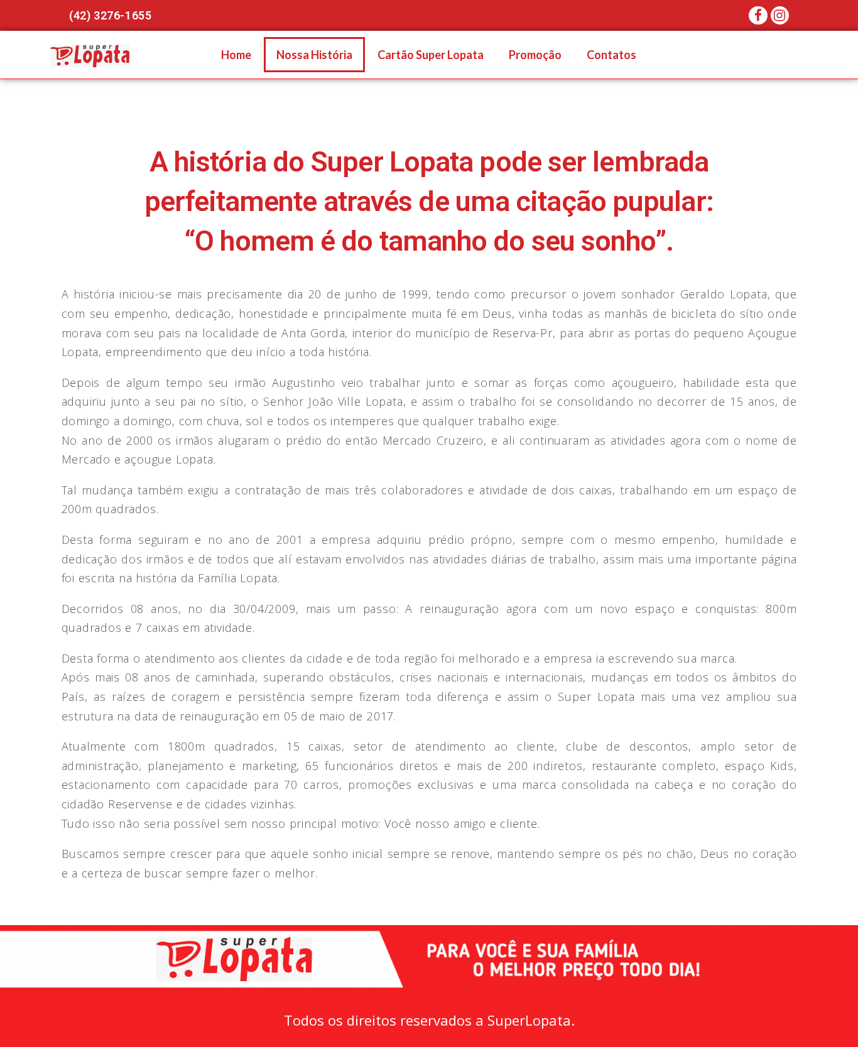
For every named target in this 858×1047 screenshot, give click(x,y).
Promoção (535, 55)
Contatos (611, 55)
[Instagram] (780, 15)
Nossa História (314, 55)
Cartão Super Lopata (430, 55)
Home (236, 55)
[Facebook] (758, 15)
